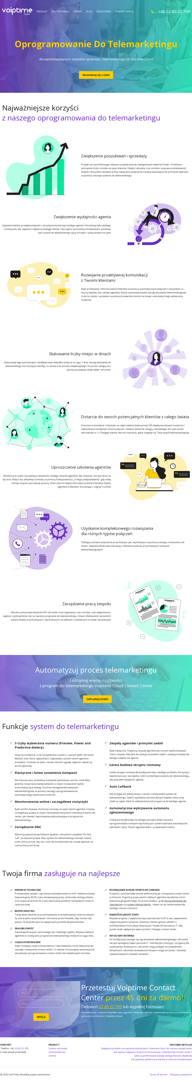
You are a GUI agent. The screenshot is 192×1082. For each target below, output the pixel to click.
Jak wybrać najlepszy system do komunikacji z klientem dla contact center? (153, 1052)
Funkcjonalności (57, 1052)
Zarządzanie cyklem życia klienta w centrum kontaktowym (161, 1059)
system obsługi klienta (139, 904)
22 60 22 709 (110, 1006)
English (27, 14)
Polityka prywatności (181, 1074)
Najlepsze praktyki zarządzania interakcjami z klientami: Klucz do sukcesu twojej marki (146, 1048)
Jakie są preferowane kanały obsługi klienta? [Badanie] (163, 1055)
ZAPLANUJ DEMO (97, 699)
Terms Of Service (158, 1074)
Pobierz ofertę (124, 11)
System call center (58, 1048)
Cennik (78, 11)
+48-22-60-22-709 (173, 11)
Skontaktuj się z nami (96, 75)
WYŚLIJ (41, 1017)
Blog (89, 11)
